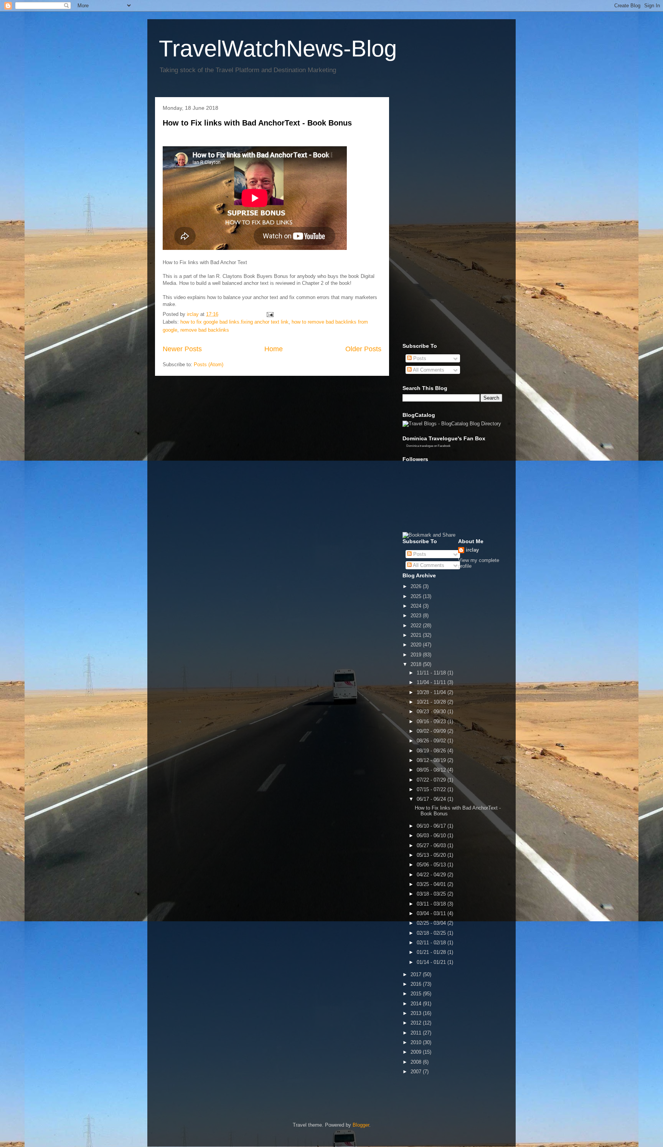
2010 (417, 1042)
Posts (419, 358)
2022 (417, 625)
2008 (417, 1062)
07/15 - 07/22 (432, 789)
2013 (417, 1013)
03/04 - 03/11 (432, 913)
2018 (417, 664)
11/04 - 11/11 (432, 682)
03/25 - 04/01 (432, 884)
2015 (417, 994)
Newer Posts (182, 349)
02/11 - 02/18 (432, 942)
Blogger (361, 1125)
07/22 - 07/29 (432, 780)
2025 (417, 596)
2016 (417, 984)
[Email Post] (269, 314)
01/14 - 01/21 (432, 962)
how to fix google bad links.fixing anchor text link (234, 322)
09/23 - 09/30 (432, 711)
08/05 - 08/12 (432, 770)
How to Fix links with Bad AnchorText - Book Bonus (257, 123)
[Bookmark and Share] (428, 535)
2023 (417, 615)
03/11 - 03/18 (432, 904)
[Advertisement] (433, 218)
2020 (417, 645)
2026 (417, 586)
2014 (417, 1004)
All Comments (428, 370)
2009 (417, 1052)
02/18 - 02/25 (432, 933)
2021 (417, 635)
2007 (417, 1071)
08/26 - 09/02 (432, 741)
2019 (417, 655)
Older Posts (363, 349)
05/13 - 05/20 (432, 855)
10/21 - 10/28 (432, 702)
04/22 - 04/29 (432, 875)
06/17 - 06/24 (432, 799)
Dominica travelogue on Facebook (428, 446)
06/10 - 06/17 (432, 826)
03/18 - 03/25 (432, 894)
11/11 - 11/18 (432, 673)
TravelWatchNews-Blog (278, 48)
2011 (417, 1033)
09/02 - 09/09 (432, 731)
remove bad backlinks (204, 330)
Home (273, 349)
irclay (472, 550)
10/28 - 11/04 (432, 692)
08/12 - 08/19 (432, 760)
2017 (417, 974)
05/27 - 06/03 (432, 845)
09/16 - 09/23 (432, 721)
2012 (417, 1023)
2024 (417, 606)
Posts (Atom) (208, 364)
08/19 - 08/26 (432, 751)
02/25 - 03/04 (432, 923)
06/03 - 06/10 (432, 835)
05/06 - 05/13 (432, 865)
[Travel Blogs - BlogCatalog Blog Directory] (451, 423)
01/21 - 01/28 (432, 952)
